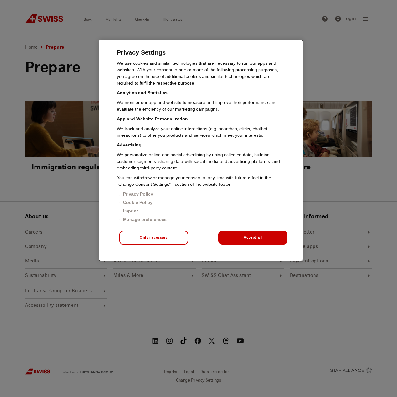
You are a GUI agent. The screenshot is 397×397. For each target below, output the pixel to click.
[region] (201, 150)
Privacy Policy (138, 193)
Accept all (253, 237)
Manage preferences (145, 219)
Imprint (130, 210)
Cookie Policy (138, 202)
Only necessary (154, 237)
